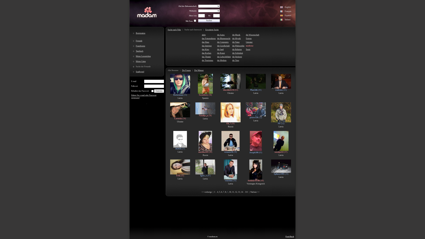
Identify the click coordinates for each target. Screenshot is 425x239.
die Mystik (236, 38)
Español (288, 15)
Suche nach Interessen (193, 30)
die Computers (223, 42)
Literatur (249, 42)
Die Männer (199, 70)
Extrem (249, 38)
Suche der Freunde (143, 66)
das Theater (206, 57)
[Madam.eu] (147, 17)
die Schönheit (237, 53)
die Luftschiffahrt (224, 57)
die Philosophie (238, 46)
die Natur (236, 42)
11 (233, 192)
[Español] (281, 16)
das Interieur (207, 46)
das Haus (205, 42)
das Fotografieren (209, 38)
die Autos (221, 35)
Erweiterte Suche (212, 30)
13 (239, 192)
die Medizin (221, 60)
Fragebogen (140, 46)
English (288, 7)
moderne (249, 46)
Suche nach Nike (174, 30)
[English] (281, 7)
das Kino (205, 49)
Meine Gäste (141, 61)
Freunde (139, 41)
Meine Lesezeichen (143, 56)
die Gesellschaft (223, 46)
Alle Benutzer (173, 70)
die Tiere (235, 60)
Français (288, 11)
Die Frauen (186, 70)
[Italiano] (281, 20)
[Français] (281, 12)
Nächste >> (254, 192)
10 (230, 192)
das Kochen (206, 53)
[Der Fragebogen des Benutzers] (180, 93)
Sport (248, 49)
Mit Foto (189, 21)
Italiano (288, 19)
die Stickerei (237, 57)
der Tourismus (207, 60)
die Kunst (221, 53)
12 (236, 192)
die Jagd (220, 49)
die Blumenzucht (223, 38)
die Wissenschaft (252, 35)
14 (242, 192)
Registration (140, 33)
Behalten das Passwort (140, 91)
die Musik (236, 35)
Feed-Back (290, 237)
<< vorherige (207, 192)
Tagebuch (139, 51)
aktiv (204, 35)
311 (246, 192)
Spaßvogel (140, 72)
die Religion (237, 49)
